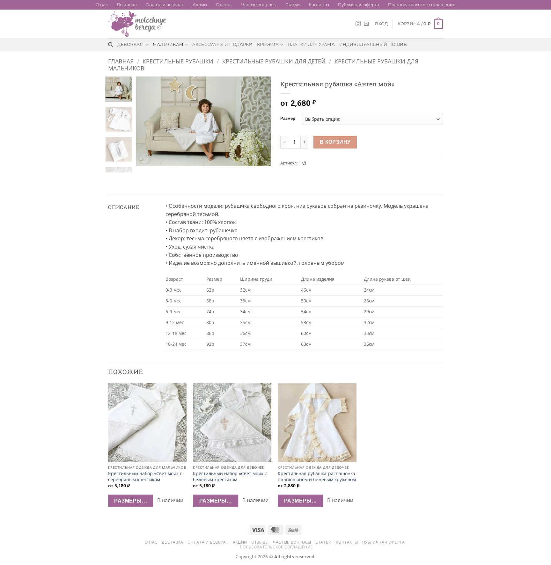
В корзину (335, 141)
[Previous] (147, 121)
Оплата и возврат (165, 4)
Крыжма (268, 44)
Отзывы (224, 4)
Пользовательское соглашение (421, 4)
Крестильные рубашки (178, 61)
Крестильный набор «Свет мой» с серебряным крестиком (145, 476)
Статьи (292, 4)
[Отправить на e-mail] (366, 24)
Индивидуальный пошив (373, 44)
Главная (121, 61)
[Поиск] (110, 45)
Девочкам (130, 44)
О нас (102, 4)
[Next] (260, 121)
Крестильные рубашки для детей (274, 61)
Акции (200, 4)
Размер (287, 118)
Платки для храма (311, 44)
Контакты (319, 4)
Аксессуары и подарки (222, 44)
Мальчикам (168, 44)
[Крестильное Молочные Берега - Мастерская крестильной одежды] (140, 24)
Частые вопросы (258, 4)
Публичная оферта (358, 4)
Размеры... (130, 500)
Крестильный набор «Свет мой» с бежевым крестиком (230, 476)
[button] (381, 24)
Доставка (127, 4)
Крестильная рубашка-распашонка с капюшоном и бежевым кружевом (317, 476)
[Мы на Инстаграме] (358, 24)
